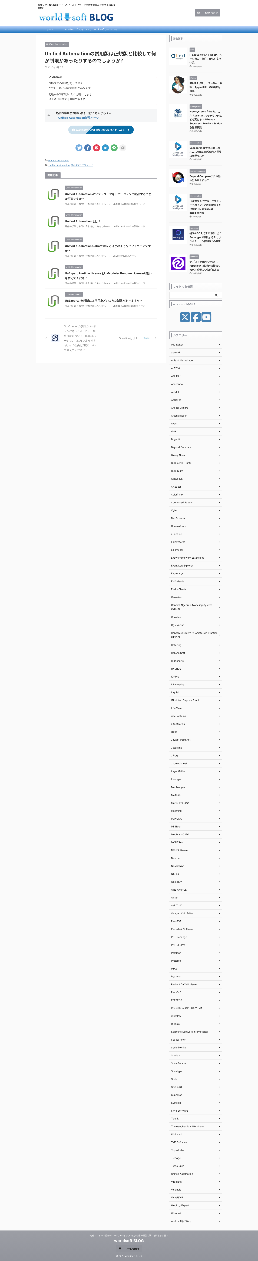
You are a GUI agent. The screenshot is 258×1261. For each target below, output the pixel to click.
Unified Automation (58, 160)
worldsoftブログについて (78, 29)
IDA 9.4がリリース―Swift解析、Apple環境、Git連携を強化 (206, 87)
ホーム (50, 29)
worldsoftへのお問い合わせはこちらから (100, 130)
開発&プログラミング (82, 165)
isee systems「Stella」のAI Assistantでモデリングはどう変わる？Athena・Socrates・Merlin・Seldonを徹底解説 (206, 119)
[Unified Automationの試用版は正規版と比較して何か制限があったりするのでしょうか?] (105, 147)
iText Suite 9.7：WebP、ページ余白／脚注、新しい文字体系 (206, 58)
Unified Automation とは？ (83, 221)
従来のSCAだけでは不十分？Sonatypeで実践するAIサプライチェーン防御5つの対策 (206, 237)
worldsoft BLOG (129, 1240)
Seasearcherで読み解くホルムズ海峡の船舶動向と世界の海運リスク (205, 151)
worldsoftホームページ (106, 29)
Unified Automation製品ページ (78, 117)
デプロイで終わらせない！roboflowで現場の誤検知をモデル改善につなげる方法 (205, 265)
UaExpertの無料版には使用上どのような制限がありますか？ (103, 300)
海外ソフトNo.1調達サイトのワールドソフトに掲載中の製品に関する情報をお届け (129, 1235)
